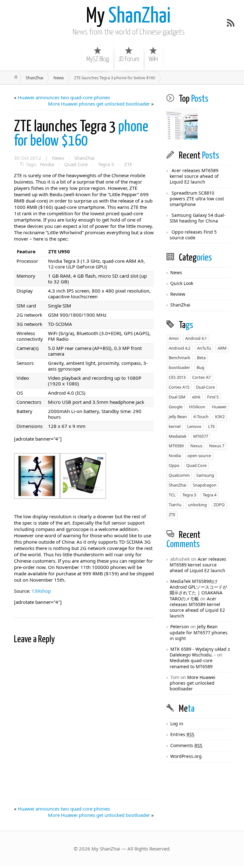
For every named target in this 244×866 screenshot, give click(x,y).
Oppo (174, 465)
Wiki (153, 59)
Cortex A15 (179, 387)
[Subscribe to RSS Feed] (230, 23)
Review (177, 294)
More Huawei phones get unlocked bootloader (99, 103)
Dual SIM (177, 397)
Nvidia (47, 164)
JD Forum (129, 59)
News (58, 78)
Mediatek (177, 436)
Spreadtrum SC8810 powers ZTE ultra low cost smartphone (197, 198)
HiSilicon (197, 407)
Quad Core (76, 164)
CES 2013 (177, 377)
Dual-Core (205, 387)
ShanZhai (128, 16)
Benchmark (179, 357)
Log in (176, 724)
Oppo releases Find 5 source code (193, 235)
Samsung (205, 475)
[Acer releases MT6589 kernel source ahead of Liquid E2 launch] (182, 124)
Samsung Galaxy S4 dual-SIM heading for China (198, 218)
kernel (174, 426)
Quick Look (181, 283)
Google (175, 407)
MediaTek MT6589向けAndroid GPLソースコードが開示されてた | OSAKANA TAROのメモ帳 (198, 590)
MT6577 (200, 436)
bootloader (179, 367)
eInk (196, 397)
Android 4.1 (196, 338)
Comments (186, 745)
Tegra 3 (106, 164)
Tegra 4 (209, 495)
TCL (172, 495)
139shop (41, 591)
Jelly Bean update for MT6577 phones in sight (198, 632)
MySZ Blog (97, 59)
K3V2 (220, 416)
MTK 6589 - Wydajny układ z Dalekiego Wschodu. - (200, 652)
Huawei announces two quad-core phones (64, 97)
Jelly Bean (178, 416)
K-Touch (200, 416)
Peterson (179, 627)
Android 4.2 (179, 348)
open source (199, 455)
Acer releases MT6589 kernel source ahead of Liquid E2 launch (194, 176)
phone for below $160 (81, 134)
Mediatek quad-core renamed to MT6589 (191, 663)
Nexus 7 (216, 446)
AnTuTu (204, 348)
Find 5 (213, 397)
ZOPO (219, 504)
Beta (201, 357)
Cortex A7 (201, 377)
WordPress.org (186, 756)
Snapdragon (204, 485)
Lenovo (194, 426)
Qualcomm (179, 475)
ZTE (128, 164)
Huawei (219, 407)
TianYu (175, 504)
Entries (182, 734)
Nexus (196, 446)
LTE (211, 426)
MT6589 (176, 446)
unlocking (197, 504)
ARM (222, 348)
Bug (200, 367)
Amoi (174, 338)
